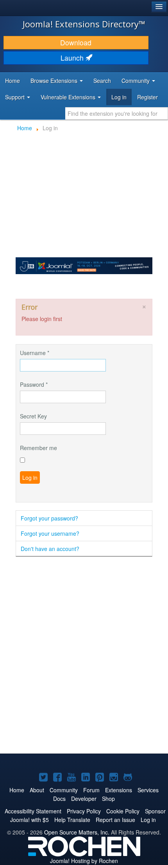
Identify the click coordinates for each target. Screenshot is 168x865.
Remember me (38, 448)
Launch (73, 58)
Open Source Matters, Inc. (76, 832)
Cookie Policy (122, 811)
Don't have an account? (50, 549)
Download (75, 42)
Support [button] (15, 97)
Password (34, 384)
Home (12, 80)
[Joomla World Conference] (84, 265)
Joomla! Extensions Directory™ (84, 24)
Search (102, 80)
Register (147, 97)
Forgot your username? (50, 533)
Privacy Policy (84, 811)
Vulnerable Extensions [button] (69, 97)
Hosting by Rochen (84, 861)
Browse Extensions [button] (54, 80)
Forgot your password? (49, 518)
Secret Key (33, 416)
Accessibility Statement (33, 811)
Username (34, 353)
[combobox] (116, 113)
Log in (119, 97)
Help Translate (72, 820)
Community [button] (136, 80)
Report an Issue (115, 820)
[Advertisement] (84, 656)
